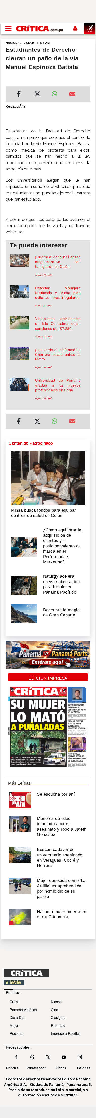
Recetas (16, 1033)
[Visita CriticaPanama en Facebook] (16, 1056)
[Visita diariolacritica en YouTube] (64, 1056)
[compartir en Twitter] (37, 94)
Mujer (14, 1025)
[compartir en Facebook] (19, 94)
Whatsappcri (36, 1067)
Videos (60, 1067)
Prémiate (58, 1025)
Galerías (83, 1067)
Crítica (15, 1001)
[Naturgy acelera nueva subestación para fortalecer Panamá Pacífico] (24, 585)
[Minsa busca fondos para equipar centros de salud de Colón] (48, 477)
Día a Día (17, 1017)
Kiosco (56, 1001)
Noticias (12, 1067)
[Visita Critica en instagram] (80, 1056)
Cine (54, 1009)
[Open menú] (8, 28)
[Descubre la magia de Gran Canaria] (24, 613)
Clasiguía (58, 1017)
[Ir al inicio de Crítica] (40, 28)
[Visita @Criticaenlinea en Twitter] (32, 1056)
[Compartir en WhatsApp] (57, 92)
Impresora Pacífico (65, 1033)
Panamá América (23, 1009)
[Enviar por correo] (72, 94)
